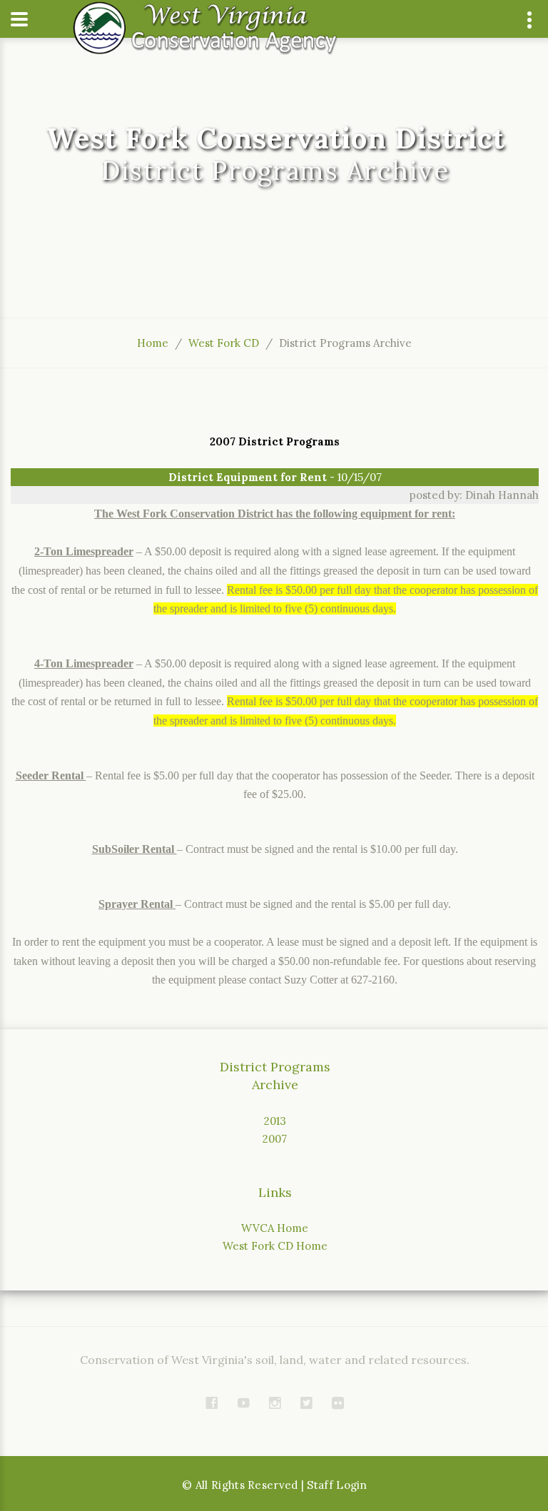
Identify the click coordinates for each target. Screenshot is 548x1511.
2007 (275, 1139)
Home (152, 343)
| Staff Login (334, 1485)
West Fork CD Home (275, 1246)
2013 (275, 1121)
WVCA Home (274, 1228)
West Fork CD (223, 343)
